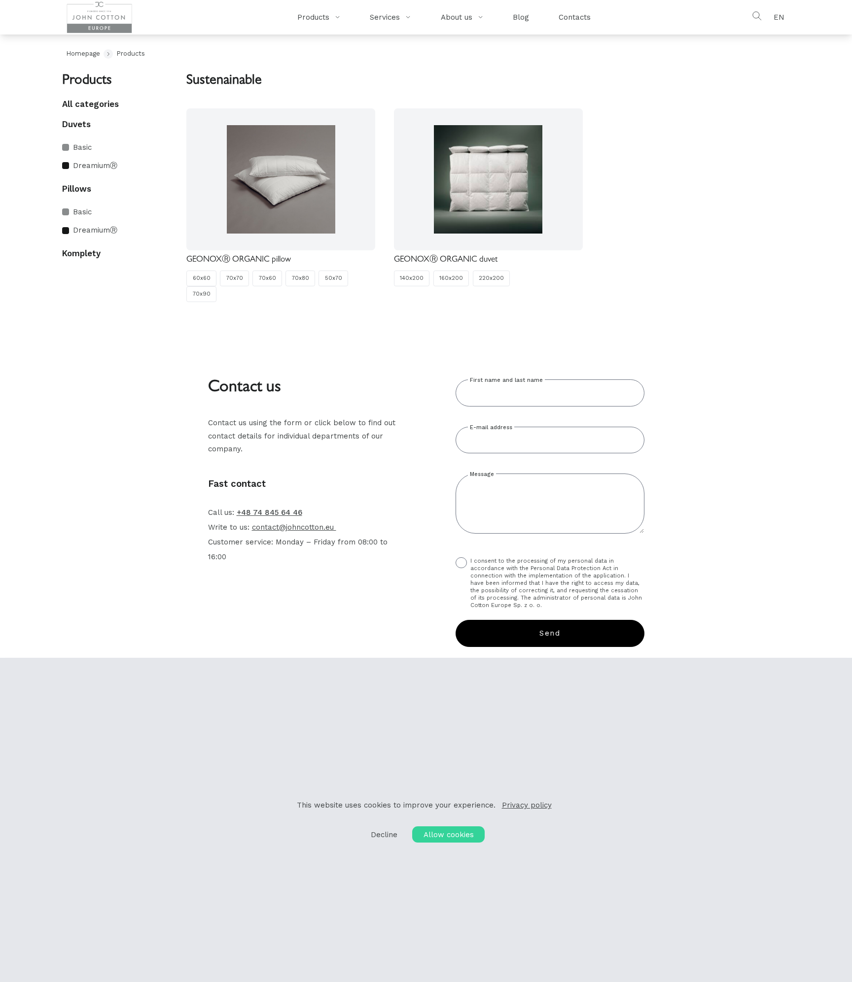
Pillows (76, 189)
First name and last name (506, 380)
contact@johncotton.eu (294, 527)
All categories (90, 104)
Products (130, 53)
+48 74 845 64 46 (269, 512)
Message (482, 474)
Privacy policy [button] (527, 805)
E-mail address (491, 427)
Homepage (83, 53)
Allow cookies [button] (449, 834)
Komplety (81, 253)
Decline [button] (384, 834)
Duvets (76, 124)
